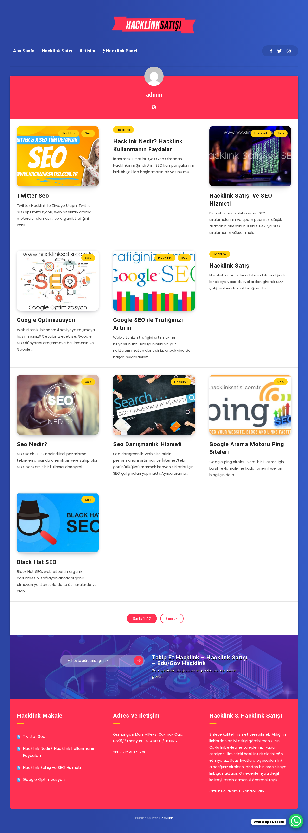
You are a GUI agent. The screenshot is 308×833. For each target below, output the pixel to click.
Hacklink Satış (57, 50)
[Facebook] (271, 51)
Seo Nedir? (32, 444)
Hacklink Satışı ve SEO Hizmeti (52, 767)
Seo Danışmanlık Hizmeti (147, 444)
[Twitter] (279, 51)
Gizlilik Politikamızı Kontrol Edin (236, 791)
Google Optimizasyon (46, 320)
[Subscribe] (138, 660)
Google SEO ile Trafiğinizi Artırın (148, 324)
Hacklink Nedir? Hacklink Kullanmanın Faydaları (147, 145)
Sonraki (172, 618)
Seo (88, 133)
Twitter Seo (33, 195)
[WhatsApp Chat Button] (296, 821)
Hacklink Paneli (122, 50)
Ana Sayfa (24, 50)
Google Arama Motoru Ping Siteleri (246, 448)
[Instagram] (289, 51)
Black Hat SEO (37, 562)
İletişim (88, 50)
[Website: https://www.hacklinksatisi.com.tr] (154, 107)
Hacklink (68, 133)
